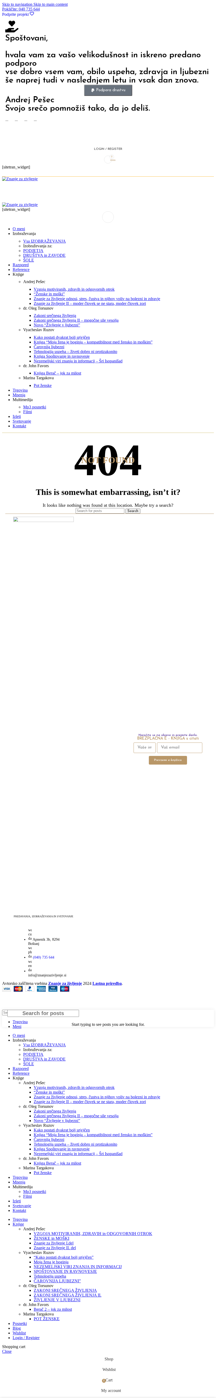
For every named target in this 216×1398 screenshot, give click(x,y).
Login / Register (26, 1337)
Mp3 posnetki (34, 407)
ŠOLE (28, 260)
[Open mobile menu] (108, 217)
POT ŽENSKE (47, 1319)
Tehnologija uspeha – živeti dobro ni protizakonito (75, 351)
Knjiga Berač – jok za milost (57, 373)
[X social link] (16, 119)
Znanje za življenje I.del (53, 1243)
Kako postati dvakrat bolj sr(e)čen (62, 337)
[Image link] (43, 520)
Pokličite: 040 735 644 (21, 9)
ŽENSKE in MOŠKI (51, 1238)
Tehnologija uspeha (50, 1276)
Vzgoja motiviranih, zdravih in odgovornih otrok (74, 289)
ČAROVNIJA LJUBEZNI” (57, 1281)
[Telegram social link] (35, 173)
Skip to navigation (17, 4)
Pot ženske (43, 385)
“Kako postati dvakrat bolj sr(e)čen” (64, 1257)
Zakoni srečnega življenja (55, 315)
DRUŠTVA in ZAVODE (44, 255)
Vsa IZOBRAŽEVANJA (44, 241)
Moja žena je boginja (51, 1262)
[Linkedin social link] (26, 173)
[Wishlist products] (108, 138)
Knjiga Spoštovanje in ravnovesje (62, 356)
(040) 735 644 (43, 957)
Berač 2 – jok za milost (53, 1309)
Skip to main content (50, 4)
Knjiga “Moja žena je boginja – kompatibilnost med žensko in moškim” (93, 342)
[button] (108, 90)
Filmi (27, 411)
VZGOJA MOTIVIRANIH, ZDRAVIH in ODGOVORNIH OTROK (93, 1233)
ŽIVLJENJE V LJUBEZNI (57, 1300)
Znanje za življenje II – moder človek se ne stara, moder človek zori (90, 303)
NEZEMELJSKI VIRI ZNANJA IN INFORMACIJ (78, 1266)
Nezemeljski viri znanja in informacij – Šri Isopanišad (78, 361)
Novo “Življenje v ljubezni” (57, 325)
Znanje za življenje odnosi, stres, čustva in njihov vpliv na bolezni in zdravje (97, 298)
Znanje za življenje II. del (55, 1248)
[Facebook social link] (7, 119)
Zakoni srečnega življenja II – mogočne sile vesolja (76, 320)
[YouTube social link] (35, 119)
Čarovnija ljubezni (49, 347)
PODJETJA (33, 250)
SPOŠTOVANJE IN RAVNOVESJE (65, 1271)
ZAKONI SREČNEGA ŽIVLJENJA (65, 1290)
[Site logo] (20, 179)
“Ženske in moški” (49, 294)
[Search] (108, 128)
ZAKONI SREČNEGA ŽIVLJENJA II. (67, 1295)
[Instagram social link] (26, 119)
